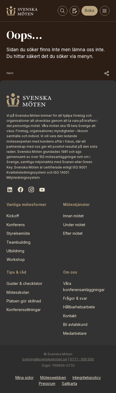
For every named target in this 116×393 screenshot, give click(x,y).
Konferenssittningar (23, 309)
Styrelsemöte (18, 233)
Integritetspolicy (87, 377)
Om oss (70, 272)
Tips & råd (16, 272)
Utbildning (15, 251)
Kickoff (12, 215)
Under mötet (74, 224)
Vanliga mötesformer (26, 204)
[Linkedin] (9, 190)
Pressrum (47, 383)
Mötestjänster (76, 204)
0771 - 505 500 (82, 359)
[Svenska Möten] (22, 10)
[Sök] (62, 11)
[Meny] (105, 11)
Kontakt (69, 315)
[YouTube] (42, 190)
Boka (89, 10)
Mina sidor (24, 377)
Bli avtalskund (75, 324)
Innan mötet (73, 215)
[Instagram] (31, 190)
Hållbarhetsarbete (79, 307)
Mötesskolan (17, 292)
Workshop (15, 259)
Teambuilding (18, 242)
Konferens (15, 224)
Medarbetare (75, 333)
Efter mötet (73, 233)
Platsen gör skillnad (23, 301)
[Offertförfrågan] (74, 11)
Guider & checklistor (24, 283)
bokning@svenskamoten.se (44, 359)
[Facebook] (20, 190)
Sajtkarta (69, 383)
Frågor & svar (75, 298)
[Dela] (107, 73)
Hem (9, 73)
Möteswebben (53, 377)
